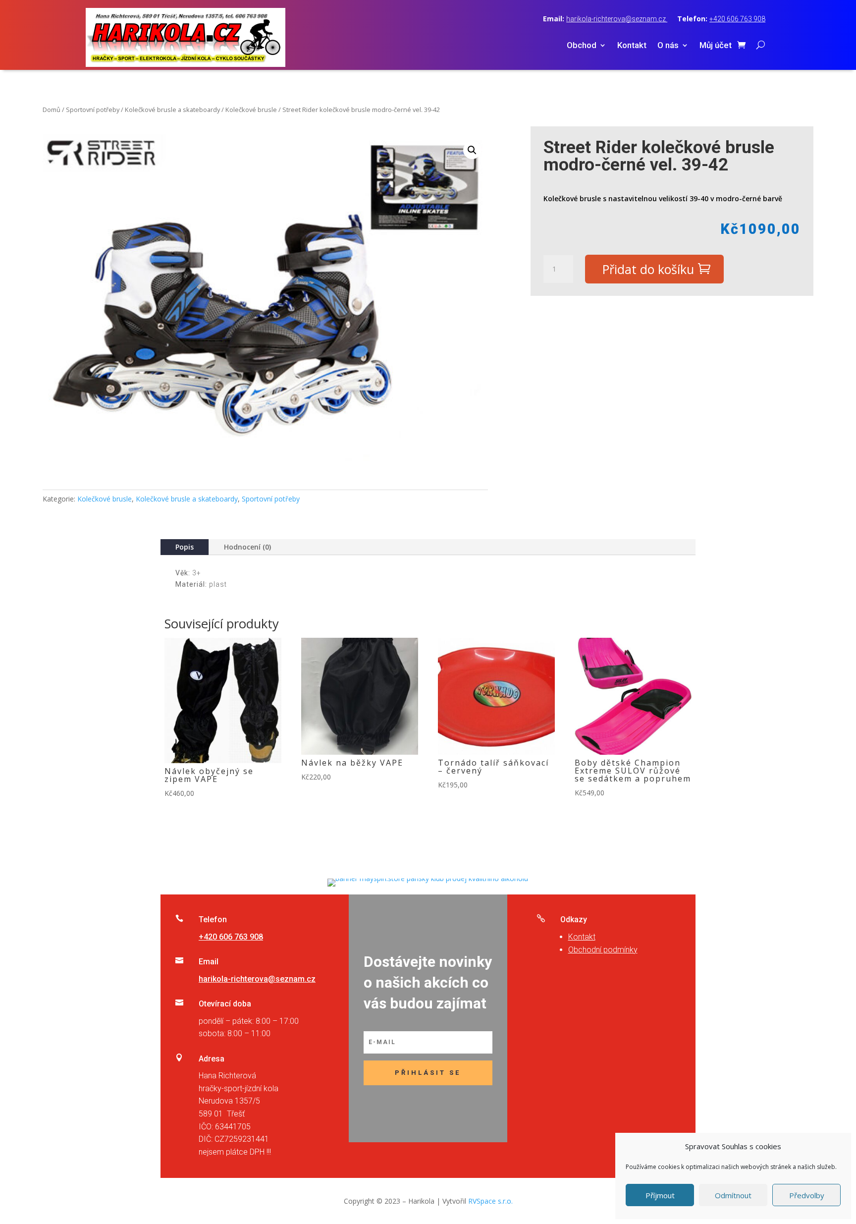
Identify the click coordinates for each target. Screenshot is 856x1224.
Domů (51, 109)
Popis (184, 547)
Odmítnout (733, 1195)
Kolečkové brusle (251, 109)
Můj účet (715, 46)
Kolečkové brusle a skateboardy (172, 109)
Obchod (581, 46)
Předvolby (806, 1195)
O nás (668, 46)
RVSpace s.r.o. (490, 1201)
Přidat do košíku (648, 269)
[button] (472, 150)
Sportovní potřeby (92, 109)
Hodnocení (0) (247, 547)
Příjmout (660, 1195)
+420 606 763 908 (737, 19)
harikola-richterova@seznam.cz (616, 19)
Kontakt (631, 46)
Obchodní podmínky (603, 949)
